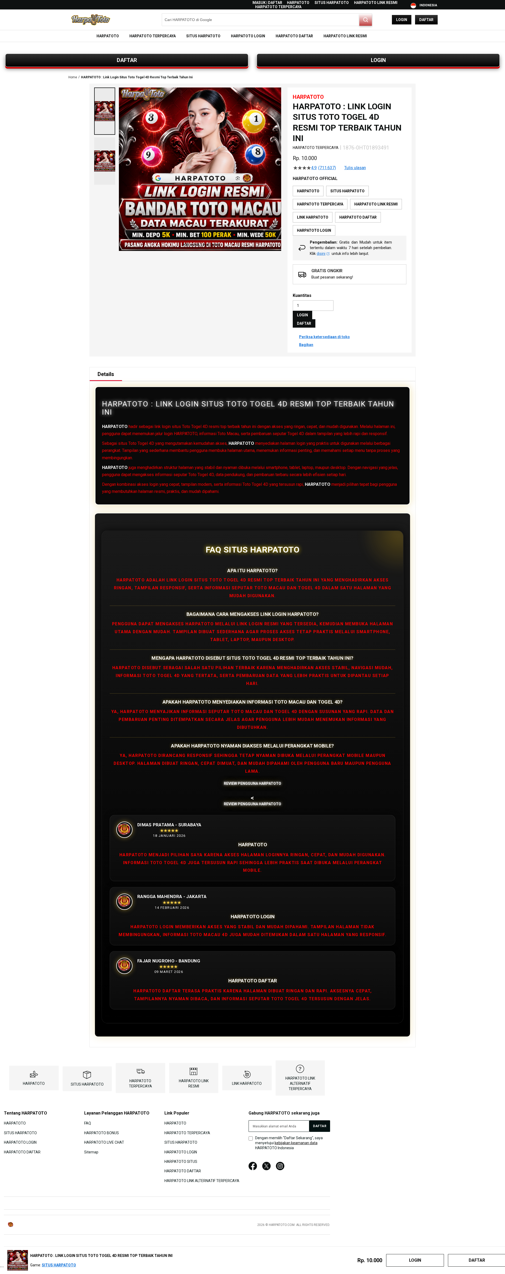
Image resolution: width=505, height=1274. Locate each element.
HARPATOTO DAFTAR (22, 1152)
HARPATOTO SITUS (180, 1161)
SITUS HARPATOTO (332, 3)
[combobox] (267, 19)
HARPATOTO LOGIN (20, 1142)
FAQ (87, 1123)
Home (72, 77)
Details (106, 374)
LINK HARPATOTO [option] (312, 217)
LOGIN (378, 60)
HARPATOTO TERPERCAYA (278, 7)
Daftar (426, 20)
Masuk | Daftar (267, 3)
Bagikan (306, 345)
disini (321, 253)
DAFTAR (127, 60)
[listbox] (349, 211)
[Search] (365, 20)
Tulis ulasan (355, 168)
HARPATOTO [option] (308, 191)
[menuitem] (108, 36)
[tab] (106, 374)
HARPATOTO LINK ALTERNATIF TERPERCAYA (300, 1083)
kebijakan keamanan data (296, 1143)
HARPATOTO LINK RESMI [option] (376, 204)
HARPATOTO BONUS (101, 1133)
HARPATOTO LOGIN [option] (314, 230)
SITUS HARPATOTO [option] (347, 191)
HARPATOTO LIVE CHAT (104, 1142)
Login (401, 20)
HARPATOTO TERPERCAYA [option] (320, 204)
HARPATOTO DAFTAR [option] (358, 217)
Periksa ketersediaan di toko (324, 337)
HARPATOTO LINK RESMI (375, 3)
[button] (104, 111)
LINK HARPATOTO (247, 1083)
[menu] (252, 36)
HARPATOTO (298, 3)
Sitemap (91, 1152)
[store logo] (90, 19)
